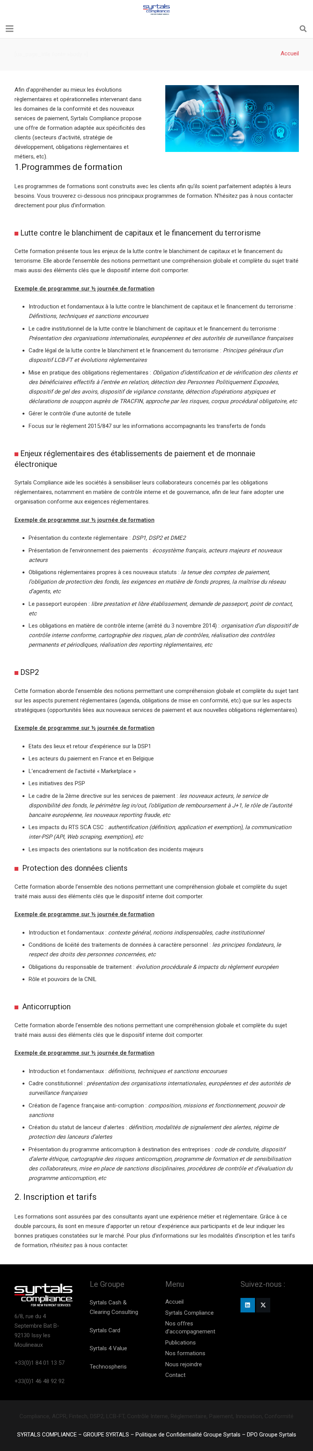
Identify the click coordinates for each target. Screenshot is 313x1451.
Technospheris (108, 1366)
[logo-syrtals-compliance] (156, 9)
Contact (175, 1375)
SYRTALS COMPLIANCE (47, 1434)
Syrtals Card (105, 1330)
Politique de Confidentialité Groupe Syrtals (188, 1434)
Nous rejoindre (183, 1364)
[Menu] (9, 28)
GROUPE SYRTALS (106, 1434)
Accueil (174, 1301)
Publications (180, 1342)
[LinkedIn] (247, 1305)
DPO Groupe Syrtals (271, 1434)
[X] (263, 1305)
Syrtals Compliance (189, 1312)
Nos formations (185, 1353)
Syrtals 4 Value (108, 1348)
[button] (303, 29)
